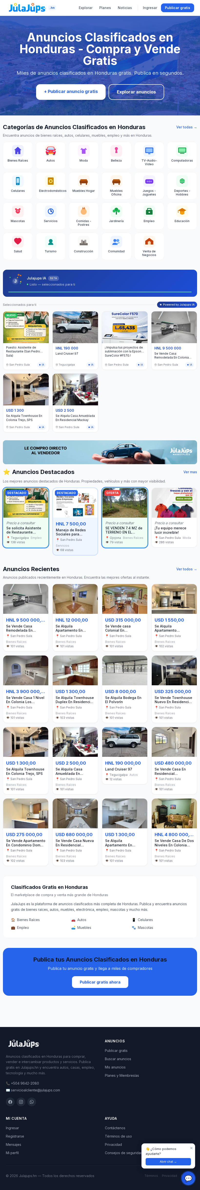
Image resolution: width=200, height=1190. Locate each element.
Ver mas (190, 472)
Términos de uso (118, 1136)
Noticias (125, 8)
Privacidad (113, 1144)
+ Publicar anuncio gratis (71, 91)
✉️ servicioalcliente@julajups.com (33, 1090)
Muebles (81, 927)
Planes (105, 8)
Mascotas (142, 927)
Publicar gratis (177, 8)
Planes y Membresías (122, 1075)
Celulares (142, 920)
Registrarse (15, 1136)
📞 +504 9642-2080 (22, 1083)
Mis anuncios (115, 1067)
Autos (78, 920)
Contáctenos (115, 1128)
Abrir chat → (168, 1161)
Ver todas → (186, 127)
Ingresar (150, 8)
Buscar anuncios (118, 1059)
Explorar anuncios (136, 91)
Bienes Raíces (25, 920)
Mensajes (13, 1144)
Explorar (85, 8)
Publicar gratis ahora (100, 982)
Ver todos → (186, 569)
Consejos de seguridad (124, 1153)
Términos (151, 1176)
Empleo (20, 927)
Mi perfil (12, 1153)
